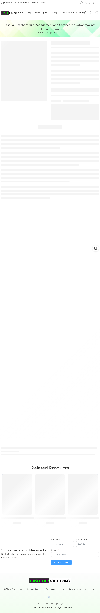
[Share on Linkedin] (52, 604)
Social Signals (42, 13)
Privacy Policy (34, 589)
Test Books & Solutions (72, 13)
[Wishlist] (28, 478)
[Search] (97, 13)
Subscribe (61, 562)
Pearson (58, 32)
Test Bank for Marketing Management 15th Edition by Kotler (50, 518)
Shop (55, 13)
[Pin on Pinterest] (47, 604)
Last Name (81, 540)
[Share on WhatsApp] (61, 604)
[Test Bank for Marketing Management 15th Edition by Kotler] (50, 494)
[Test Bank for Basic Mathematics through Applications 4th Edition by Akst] (17, 494)
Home (20, 13)
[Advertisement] (50, 218)
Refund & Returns (77, 589)
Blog (29, 13)
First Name (56, 540)
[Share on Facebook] (43, 604)
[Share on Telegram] (57, 604)
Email (54, 550)
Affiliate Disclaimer (13, 589)
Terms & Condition (55, 589)
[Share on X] (38, 604)
